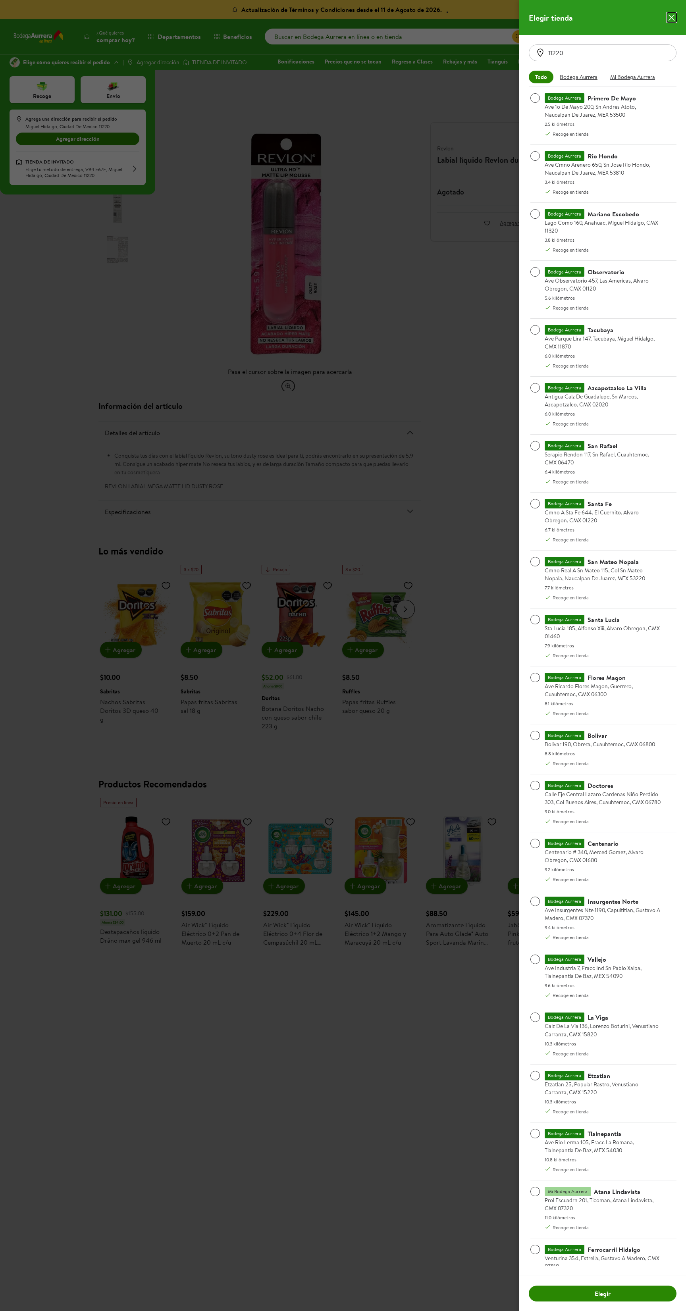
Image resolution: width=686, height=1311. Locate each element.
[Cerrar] (671, 17)
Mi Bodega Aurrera (632, 77)
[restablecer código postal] (540, 53)
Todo (541, 77)
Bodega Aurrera (578, 77)
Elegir (603, 1293)
